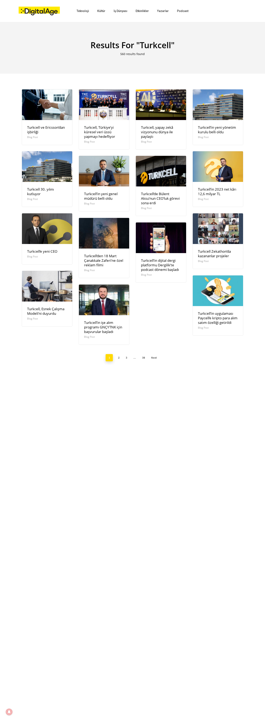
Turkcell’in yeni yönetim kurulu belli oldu (217, 129)
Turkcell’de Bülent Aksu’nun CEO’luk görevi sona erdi (160, 198)
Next (154, 357)
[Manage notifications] (9, 712)
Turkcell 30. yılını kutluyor (40, 191)
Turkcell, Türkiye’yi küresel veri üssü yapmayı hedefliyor (99, 132)
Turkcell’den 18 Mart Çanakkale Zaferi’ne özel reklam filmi (103, 260)
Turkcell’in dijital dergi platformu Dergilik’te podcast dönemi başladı (160, 265)
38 (143, 357)
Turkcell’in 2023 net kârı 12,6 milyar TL (217, 191)
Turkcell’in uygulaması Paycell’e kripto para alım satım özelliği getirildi (217, 318)
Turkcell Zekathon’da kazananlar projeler (214, 253)
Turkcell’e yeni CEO (42, 251)
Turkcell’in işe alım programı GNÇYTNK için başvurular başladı (103, 327)
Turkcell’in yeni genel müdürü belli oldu (101, 196)
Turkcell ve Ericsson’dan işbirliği (46, 129)
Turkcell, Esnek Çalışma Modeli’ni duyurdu (45, 311)
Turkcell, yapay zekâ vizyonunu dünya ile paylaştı (157, 132)
